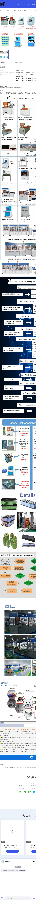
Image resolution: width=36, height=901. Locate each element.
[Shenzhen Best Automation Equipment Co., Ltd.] (21, 792)
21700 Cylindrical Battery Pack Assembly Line (11, 767)
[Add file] (2, 898)
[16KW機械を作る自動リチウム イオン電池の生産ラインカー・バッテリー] (12, 831)
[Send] (33, 898)
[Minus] (34, 862)
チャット (12, 851)
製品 (22, 4)
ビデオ (28, 4)
